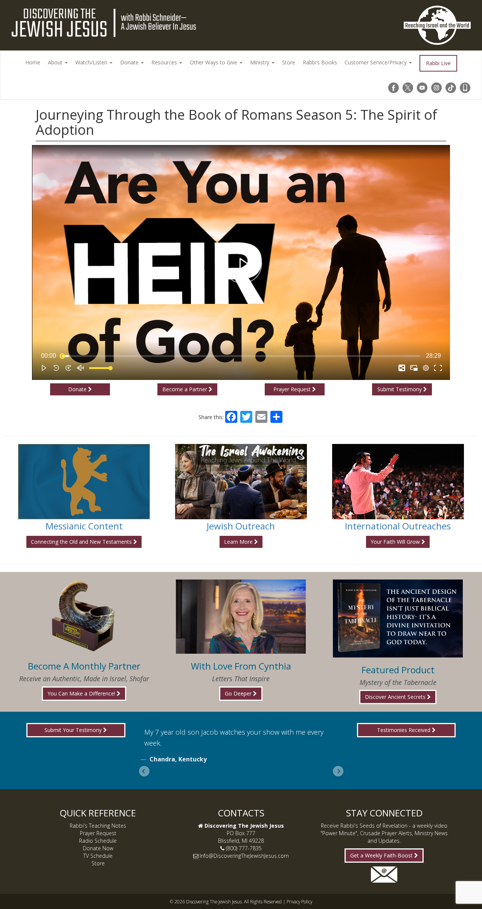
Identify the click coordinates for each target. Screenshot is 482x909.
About (56, 62)
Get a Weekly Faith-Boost (382, 855)
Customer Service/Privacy (376, 62)
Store (288, 62)
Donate (130, 62)
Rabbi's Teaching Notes (98, 825)
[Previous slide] (144, 771)
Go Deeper (239, 693)
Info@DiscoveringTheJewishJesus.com (244, 855)
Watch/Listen (92, 62)
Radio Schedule (98, 840)
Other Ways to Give (214, 62)
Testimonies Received (404, 730)
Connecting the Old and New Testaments (82, 541)
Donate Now (98, 848)
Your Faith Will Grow (396, 541)
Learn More (239, 541)
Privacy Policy (299, 901)
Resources (164, 62)
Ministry (260, 62)
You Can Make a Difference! (82, 693)
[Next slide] (338, 771)
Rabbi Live (438, 63)
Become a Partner (185, 389)
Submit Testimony (400, 389)
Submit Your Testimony (73, 730)
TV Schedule (98, 855)
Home (32, 62)
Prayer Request (292, 389)
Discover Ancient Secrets (396, 696)
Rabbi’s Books (320, 62)
